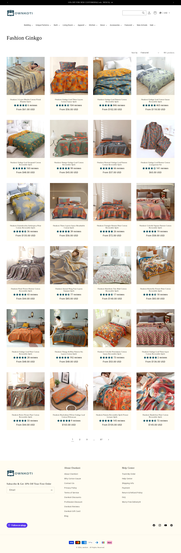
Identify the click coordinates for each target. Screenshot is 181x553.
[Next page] (108, 440)
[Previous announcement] (7, 2)
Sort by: (135, 53)
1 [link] (72, 439)
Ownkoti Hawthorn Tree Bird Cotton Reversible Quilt (112, 290)
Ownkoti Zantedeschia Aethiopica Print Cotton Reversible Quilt (25, 227)
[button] (134, 12)
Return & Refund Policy (132, 493)
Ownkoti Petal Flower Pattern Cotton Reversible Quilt (25, 290)
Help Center (127, 479)
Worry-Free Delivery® (131, 502)
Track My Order (129, 474)
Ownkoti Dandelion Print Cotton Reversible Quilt (155, 416)
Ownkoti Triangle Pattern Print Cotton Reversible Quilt (112, 227)
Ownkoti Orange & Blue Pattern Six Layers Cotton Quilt (69, 353)
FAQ (124, 497)
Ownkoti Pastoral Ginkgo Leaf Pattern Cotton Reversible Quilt (112, 164)
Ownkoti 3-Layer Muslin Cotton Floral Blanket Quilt (25, 100)
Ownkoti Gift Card (72, 511)
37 (101, 439)
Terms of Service (71, 493)
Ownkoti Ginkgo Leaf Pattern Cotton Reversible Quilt (112, 100)
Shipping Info (128, 483)
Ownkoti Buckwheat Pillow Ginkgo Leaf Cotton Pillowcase (69, 416)
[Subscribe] (51, 490)
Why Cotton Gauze (72, 479)
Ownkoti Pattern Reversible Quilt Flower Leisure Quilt (112, 416)
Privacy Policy (70, 488)
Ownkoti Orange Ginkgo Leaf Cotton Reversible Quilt (68, 164)
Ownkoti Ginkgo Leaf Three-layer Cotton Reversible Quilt (155, 353)
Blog (66, 516)
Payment (126, 488)
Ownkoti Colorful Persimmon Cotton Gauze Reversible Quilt (112, 353)
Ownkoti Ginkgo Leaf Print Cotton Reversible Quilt (25, 353)
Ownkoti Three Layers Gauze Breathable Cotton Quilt (69, 227)
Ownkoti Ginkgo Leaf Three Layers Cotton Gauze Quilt (69, 100)
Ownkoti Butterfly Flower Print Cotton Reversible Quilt (155, 290)
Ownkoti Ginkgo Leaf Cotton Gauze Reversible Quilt (155, 100)
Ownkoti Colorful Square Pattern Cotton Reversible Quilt (155, 227)
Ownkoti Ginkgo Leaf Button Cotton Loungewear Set (155, 164)
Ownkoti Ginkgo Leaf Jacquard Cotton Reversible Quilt (25, 164)
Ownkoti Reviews (72, 507)
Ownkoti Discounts (72, 497)
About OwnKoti (71, 474)
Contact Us (69, 483)
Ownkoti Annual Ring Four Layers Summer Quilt (68, 290)
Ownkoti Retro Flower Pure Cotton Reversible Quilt (25, 416)
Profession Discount (73, 502)
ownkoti (85, 547)
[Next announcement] (173, 2)
